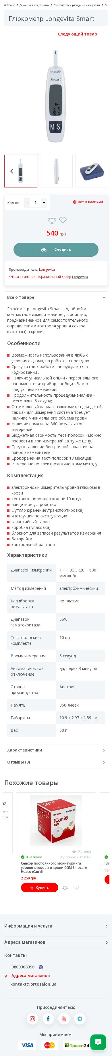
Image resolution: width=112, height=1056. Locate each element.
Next (100, 171)
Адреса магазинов (30, 975)
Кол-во (13, 202)
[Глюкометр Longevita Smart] (56, 96)
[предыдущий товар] (10, 34)
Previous (11, 171)
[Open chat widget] (98, 1042)
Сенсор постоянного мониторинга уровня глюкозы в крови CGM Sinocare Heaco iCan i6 (54, 867)
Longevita (47, 269)
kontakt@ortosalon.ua (33, 984)
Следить (62, 249)
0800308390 (22, 967)
